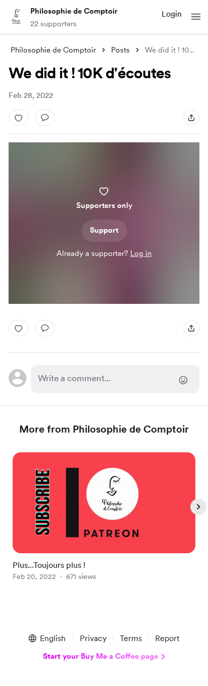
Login (172, 14)
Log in (140, 253)
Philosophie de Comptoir (74, 11)
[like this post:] (19, 118)
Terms (131, 638)
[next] (198, 507)
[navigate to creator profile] (16, 17)
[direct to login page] (115, 379)
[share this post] (191, 118)
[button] (196, 17)
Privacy (93, 638)
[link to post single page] (104, 518)
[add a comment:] (45, 118)
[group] (104, 522)
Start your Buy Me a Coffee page (100, 656)
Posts (120, 50)
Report (167, 638)
